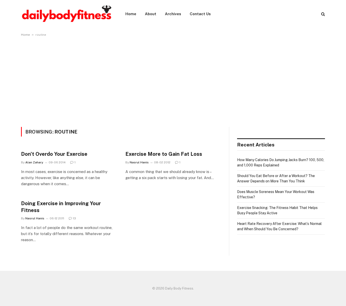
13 (74, 218)
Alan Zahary (34, 162)
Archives (173, 14)
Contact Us (200, 14)
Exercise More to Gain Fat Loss (163, 154)
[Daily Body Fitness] (66, 14)
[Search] (322, 14)
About (150, 14)
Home (130, 14)
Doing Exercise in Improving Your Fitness (61, 206)
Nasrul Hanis (139, 162)
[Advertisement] (173, 80)
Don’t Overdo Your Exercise (54, 154)
